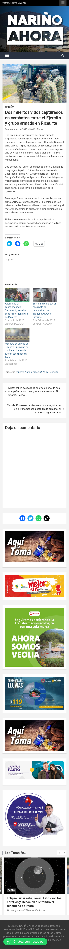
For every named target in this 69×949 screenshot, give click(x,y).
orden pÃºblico (41, 372)
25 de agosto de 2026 (18, 910)
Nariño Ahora (36, 129)
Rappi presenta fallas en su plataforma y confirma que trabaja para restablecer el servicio (34, 902)
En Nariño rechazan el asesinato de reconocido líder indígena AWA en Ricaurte (44, 310)
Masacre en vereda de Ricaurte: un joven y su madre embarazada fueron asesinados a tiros (16, 350)
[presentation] (59, 852)
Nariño (9, 106)
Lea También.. (15, 853)
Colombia (13, 890)
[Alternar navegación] (7, 55)
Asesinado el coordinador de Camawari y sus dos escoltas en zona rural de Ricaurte (16, 310)
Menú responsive (62, 3)
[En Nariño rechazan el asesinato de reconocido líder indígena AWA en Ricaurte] (45, 295)
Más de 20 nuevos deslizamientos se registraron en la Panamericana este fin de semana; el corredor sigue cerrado (34, 409)
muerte (20, 372)
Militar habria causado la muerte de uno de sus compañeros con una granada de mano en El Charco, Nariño (34, 391)
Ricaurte (54, 372)
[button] (25, 941)
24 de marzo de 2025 (16, 129)
